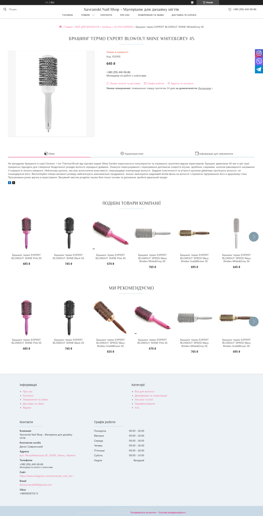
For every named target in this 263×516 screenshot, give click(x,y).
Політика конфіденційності (172, 512)
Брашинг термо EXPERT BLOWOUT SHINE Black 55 (68, 257)
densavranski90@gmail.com (36, 484)
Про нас (125, 15)
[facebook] (9, 183)
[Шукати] (5, 9)
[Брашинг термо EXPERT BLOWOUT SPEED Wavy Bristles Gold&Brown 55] (110, 318)
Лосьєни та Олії (144, 399)
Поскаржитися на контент (143, 512)
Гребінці (106, 26)
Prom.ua (149, 509)
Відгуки (27, 407)
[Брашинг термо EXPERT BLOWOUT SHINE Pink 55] (26, 233)
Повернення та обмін (151, 15)
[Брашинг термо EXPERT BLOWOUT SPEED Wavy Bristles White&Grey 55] (152, 233)
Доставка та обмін (33, 403)
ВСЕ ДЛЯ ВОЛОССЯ (87, 26)
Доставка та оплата (184, 15)
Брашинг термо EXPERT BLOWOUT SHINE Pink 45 (111, 257)
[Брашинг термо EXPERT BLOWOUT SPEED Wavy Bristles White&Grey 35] (236, 233)
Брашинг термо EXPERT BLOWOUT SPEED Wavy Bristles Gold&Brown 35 (194, 258)
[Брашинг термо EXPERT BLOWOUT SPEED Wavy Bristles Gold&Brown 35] (194, 233)
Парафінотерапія (145, 403)
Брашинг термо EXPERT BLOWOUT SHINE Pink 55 (26, 257)
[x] (13, 183)
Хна (137, 407)
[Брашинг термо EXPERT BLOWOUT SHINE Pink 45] (110, 233)
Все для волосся (144, 391)
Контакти (106, 15)
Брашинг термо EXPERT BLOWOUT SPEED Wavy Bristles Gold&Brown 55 (110, 342)
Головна (67, 15)
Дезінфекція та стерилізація (151, 395)
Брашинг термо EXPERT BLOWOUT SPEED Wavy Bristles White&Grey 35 (236, 258)
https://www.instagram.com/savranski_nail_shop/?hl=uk (48, 475)
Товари (85, 15)
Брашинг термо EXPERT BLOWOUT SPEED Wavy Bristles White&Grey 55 (152, 258)
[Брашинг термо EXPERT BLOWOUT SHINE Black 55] (68, 233)
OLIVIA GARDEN (123, 26)
